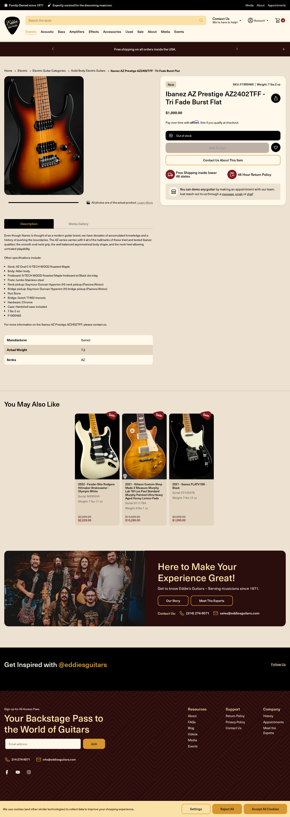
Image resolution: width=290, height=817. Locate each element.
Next (236, 49)
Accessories (112, 31)
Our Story (173, 601)
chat (249, 194)
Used (129, 31)
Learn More (145, 202)
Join (94, 744)
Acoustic (47, 31)
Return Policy (235, 716)
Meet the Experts (212, 601)
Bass (61, 31)
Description (29, 223)
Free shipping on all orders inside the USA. (145, 49)
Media (249, 5)
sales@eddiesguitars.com (239, 613)
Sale (140, 31)
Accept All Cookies (265, 809)
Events (179, 31)
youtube (17, 772)
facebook (6, 772)
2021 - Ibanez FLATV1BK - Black (189, 486)
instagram (28, 772)
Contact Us (233, 728)
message (228, 194)
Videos (192, 734)
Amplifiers (76, 31)
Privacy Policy (235, 722)
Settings (196, 809)
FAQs (192, 722)
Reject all (227, 809)
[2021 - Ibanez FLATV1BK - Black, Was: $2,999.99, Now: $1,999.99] (191, 447)
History (268, 716)
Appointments (277, 5)
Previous (53, 49)
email (238, 194)
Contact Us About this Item (223, 160)
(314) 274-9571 (197, 613)
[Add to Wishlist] (275, 147)
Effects (94, 31)
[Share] (275, 98)
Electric (31, 31)
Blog (191, 728)
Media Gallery (78, 224)
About (260, 5)
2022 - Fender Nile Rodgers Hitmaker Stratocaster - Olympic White (96, 488)
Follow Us (278, 664)
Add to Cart (217, 148)
